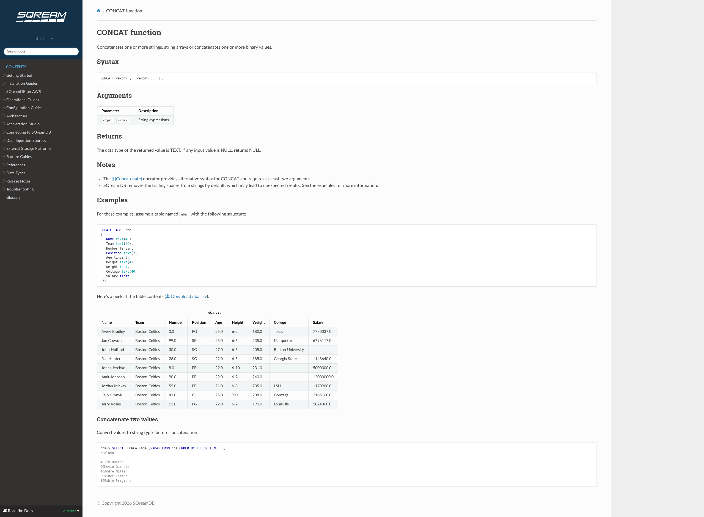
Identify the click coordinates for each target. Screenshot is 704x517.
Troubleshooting (20, 189)
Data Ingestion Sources (26, 141)
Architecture (16, 116)
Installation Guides (22, 83)
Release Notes (18, 181)
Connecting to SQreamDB (28, 132)
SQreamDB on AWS (23, 92)
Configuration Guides (24, 108)
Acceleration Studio (23, 124)
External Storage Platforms (28, 148)
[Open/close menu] (3, 75)
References (15, 165)
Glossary (13, 197)
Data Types (15, 173)
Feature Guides (19, 157)
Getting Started (19, 75)
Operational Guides (22, 100)
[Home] (99, 11)
